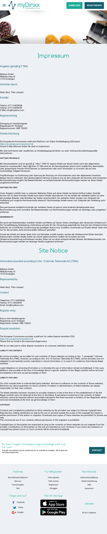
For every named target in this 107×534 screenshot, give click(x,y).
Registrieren (94, 5)
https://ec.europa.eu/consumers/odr (16, 144)
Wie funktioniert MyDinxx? (18, 478)
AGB (89, 485)
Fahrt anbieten (53, 478)
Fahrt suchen (53, 481)
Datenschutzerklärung (89, 478)
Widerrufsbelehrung (89, 481)
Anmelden (74, 5)
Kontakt (97, 450)
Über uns (17, 481)
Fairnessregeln (18, 485)
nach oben (89, 503)
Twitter (20, 507)
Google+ (20, 512)
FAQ (18, 488)
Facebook (21, 502)
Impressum (89, 488)
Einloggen (53, 488)
